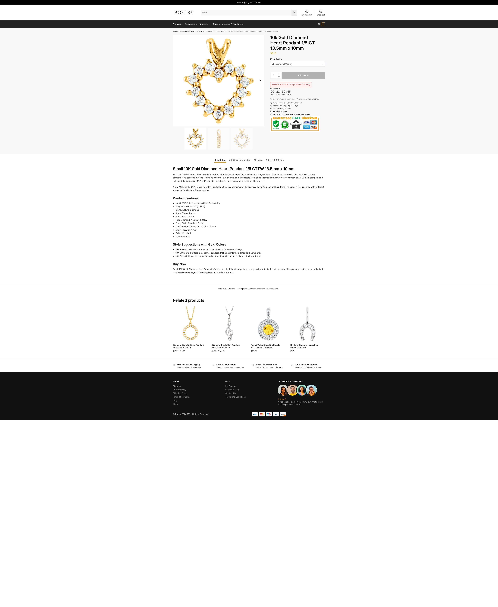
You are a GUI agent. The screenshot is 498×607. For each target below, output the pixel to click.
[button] (321, 24)
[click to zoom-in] (218, 80)
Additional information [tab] (240, 160)
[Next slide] (260, 80)
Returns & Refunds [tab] (275, 160)
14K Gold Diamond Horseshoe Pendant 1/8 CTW (304, 346)
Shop (175, 404)
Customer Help (232, 389)
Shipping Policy (180, 393)
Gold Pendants (205, 31)
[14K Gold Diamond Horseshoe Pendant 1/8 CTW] (307, 324)
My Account (307, 15)
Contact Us (230, 393)
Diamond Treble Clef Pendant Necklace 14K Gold (226, 346)
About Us (177, 386)
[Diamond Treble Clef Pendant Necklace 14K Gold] (229, 324)
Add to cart (303, 75)
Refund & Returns (181, 397)
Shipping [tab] (258, 160)
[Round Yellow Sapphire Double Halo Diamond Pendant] (268, 324)
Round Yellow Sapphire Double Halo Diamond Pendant (265, 346)
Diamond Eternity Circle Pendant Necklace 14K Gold (188, 346)
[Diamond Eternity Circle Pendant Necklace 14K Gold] (190, 324)
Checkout (321, 15)
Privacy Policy (179, 389)
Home (175, 31)
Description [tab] (220, 160)
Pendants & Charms (188, 31)
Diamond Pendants (220, 31)
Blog (175, 400)
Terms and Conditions (235, 397)
